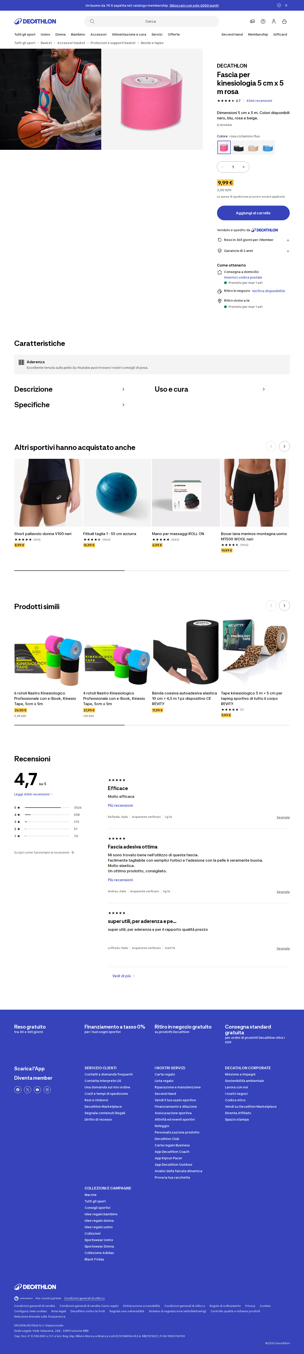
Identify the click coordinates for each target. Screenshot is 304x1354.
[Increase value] (243, 167)
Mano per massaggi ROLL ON (178, 534)
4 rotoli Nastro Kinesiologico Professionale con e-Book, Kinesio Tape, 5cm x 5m (114, 698)
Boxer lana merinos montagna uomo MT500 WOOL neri (254, 536)
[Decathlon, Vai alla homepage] (35, 21)
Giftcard (280, 34)
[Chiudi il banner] (286, 5)
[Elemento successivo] (284, 446)
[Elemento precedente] (271, 446)
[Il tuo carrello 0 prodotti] (284, 21)
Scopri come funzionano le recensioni (41, 852)
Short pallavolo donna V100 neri (42, 534)
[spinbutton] (233, 166)
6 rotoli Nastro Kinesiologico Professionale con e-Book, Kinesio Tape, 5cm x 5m (45, 698)
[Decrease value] (222, 167)
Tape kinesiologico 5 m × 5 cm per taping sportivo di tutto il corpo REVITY (251, 698)
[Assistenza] (263, 21)
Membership (258, 34)
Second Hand (232, 34)
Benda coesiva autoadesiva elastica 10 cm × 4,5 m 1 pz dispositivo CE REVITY (184, 698)
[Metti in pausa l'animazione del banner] (279, 5)
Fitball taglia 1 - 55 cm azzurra (109, 534)
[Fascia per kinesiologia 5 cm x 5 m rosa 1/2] (152, 99)
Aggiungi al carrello (253, 213)
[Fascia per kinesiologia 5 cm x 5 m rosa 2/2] (50, 99)
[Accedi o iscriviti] (273, 21)
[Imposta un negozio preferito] (252, 21)
